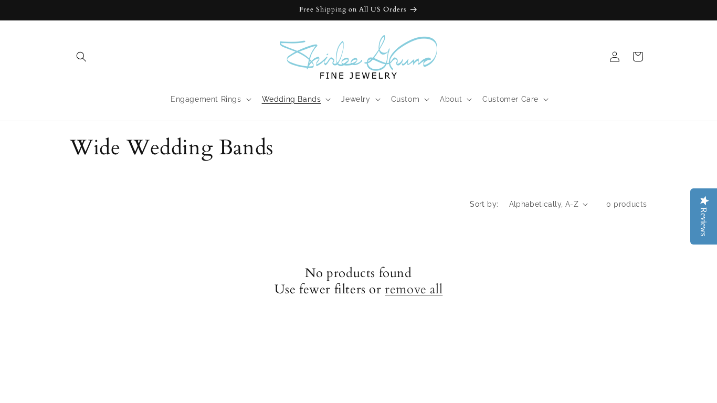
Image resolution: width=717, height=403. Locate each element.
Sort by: (484, 204)
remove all (413, 289)
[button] (81, 56)
